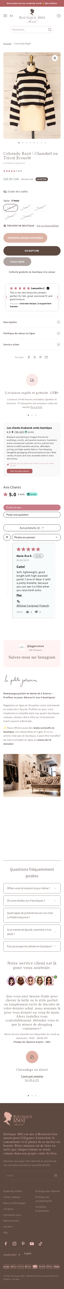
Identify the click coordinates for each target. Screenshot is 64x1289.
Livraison (8, 1208)
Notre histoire (11, 1220)
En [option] (11, 15)
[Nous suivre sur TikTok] (40, 1243)
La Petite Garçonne (14, 163)
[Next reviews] (57, 297)
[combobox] (29, 29)
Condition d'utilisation (42, 1208)
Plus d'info (36, 407)
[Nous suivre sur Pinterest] (23, 1243)
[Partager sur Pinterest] (40, 357)
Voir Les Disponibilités (48, 225)
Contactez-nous (12, 1214)
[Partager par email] (46, 357)
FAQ (5, 1232)
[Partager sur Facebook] (29, 357)
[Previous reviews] (6, 297)
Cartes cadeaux (11, 1197)
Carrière (7, 1226)
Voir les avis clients (19, 471)
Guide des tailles (12, 1191)
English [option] (27, 1253)
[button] (9, 170)
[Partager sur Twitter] (35, 357)
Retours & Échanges (14, 1203)
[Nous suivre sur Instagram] (14, 1243)
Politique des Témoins (47, 1191)
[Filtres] (7, 537)
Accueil (7, 43)
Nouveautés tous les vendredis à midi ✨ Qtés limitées (32, 3)
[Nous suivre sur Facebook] (5, 1243)
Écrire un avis (13, 507)
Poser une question (17, 514)
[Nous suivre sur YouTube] (32, 1243)
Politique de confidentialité (43, 1198)
